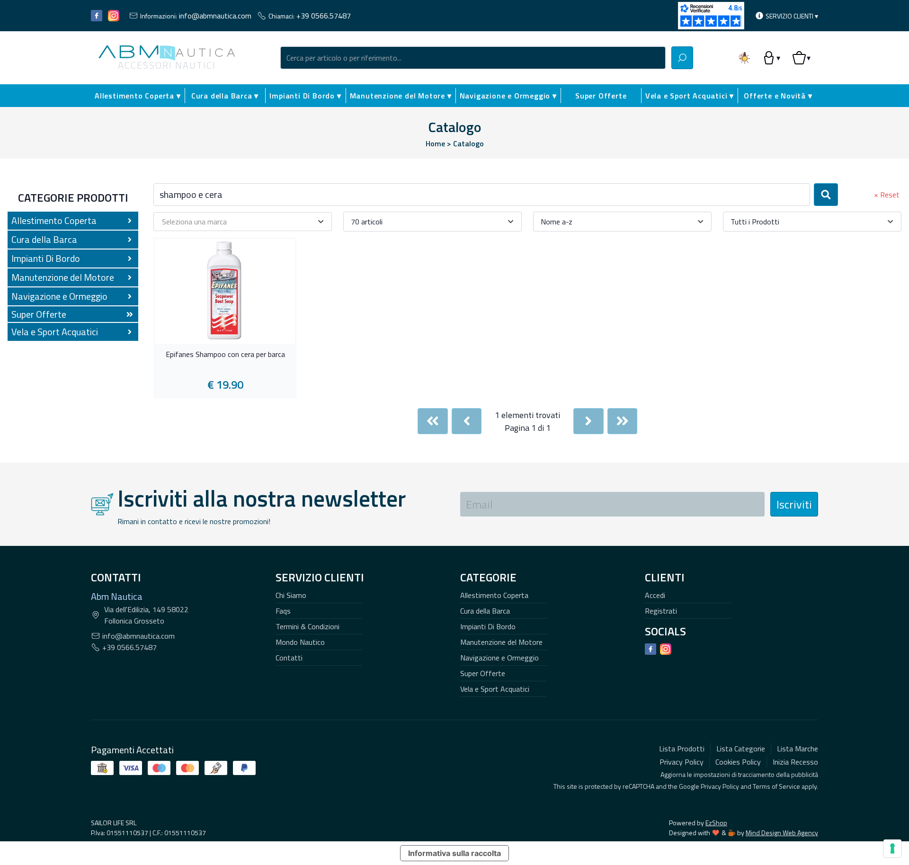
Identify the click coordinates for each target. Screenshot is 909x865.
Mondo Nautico (300, 642)
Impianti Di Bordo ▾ (305, 95)
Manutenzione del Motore (501, 642)
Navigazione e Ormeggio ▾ (508, 95)
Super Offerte (600, 95)
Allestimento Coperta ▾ (138, 95)
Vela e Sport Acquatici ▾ (689, 95)
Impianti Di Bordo (488, 626)
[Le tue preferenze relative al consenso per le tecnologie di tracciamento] (892, 848)
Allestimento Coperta (494, 595)
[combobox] (473, 57)
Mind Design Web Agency (782, 833)
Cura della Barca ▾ (224, 95)
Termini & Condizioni (307, 626)
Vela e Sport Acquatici (494, 689)
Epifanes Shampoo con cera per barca (225, 354)
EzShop (716, 823)
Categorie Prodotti (73, 197)
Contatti (289, 657)
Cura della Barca (485, 610)
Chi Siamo (291, 595)
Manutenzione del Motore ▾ (401, 95)
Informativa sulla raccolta (454, 853)
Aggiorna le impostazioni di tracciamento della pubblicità (739, 774)
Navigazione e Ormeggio (499, 657)
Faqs (283, 610)
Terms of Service (776, 786)
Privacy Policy (720, 786)
